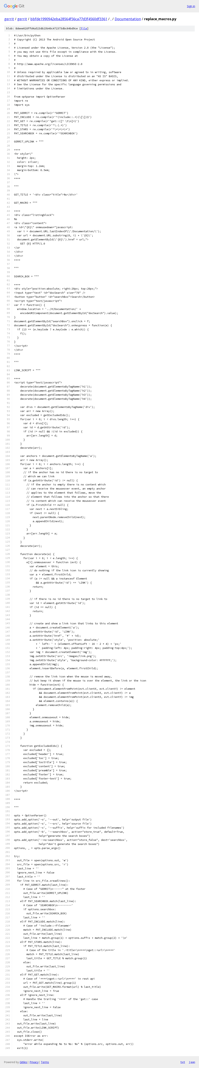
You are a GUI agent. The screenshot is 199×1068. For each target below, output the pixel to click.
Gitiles (23, 1062)
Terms (45, 1062)
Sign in (191, 6)
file (84, 28)
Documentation (128, 19)
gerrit (9, 19)
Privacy (34, 1062)
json (192, 1062)
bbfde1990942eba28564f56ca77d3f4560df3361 (68, 19)
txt (182, 1062)
